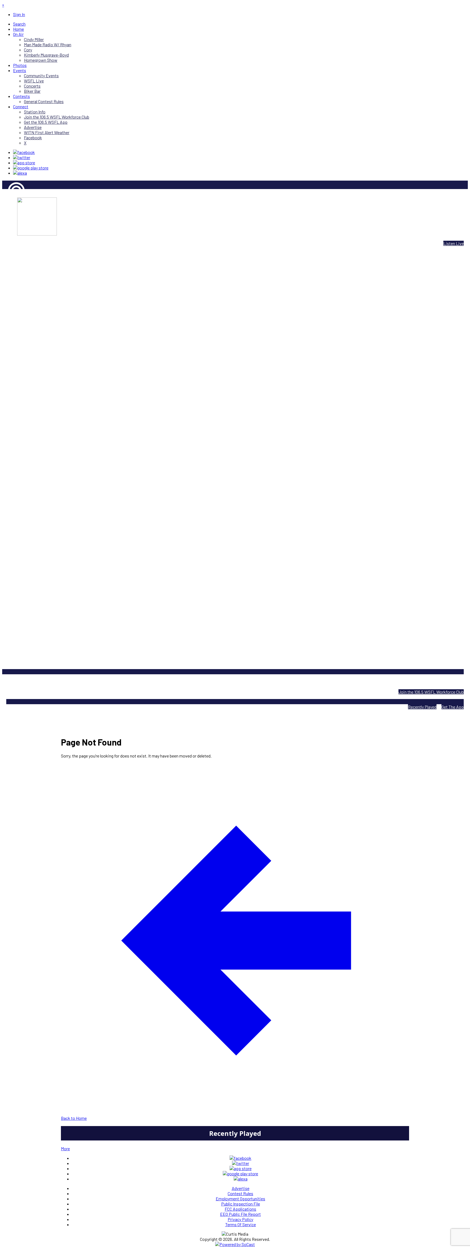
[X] (21, 157)
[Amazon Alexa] (20, 172)
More (65, 1148)
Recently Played (422, 706)
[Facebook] (24, 152)
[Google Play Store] (30, 167)
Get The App (452, 706)
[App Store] (24, 162)
